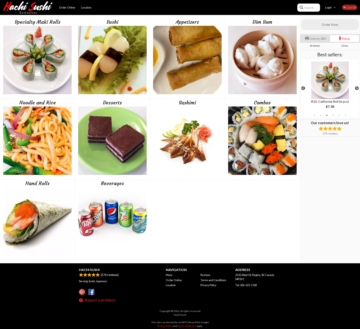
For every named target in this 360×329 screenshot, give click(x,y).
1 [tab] (314, 115)
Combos (262, 103)
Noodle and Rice (37, 103)
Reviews (205, 275)
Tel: (246, 285)
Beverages (112, 183)
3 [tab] (327, 115)
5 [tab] (339, 115)
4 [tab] (333, 115)
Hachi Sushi (89, 270)
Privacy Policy (208, 285)
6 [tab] (346, 115)
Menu (169, 275)
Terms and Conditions (213, 280)
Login (328, 7)
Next (357, 88)
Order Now (330, 24)
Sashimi (187, 103)
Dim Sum (262, 22)
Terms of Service (187, 326)
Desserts (112, 103)
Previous (303, 88)
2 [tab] (321, 115)
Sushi (112, 22)
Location (86, 7)
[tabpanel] (330, 88)
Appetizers (187, 22)
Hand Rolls (37, 183)
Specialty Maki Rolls (37, 22)
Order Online (67, 7)
